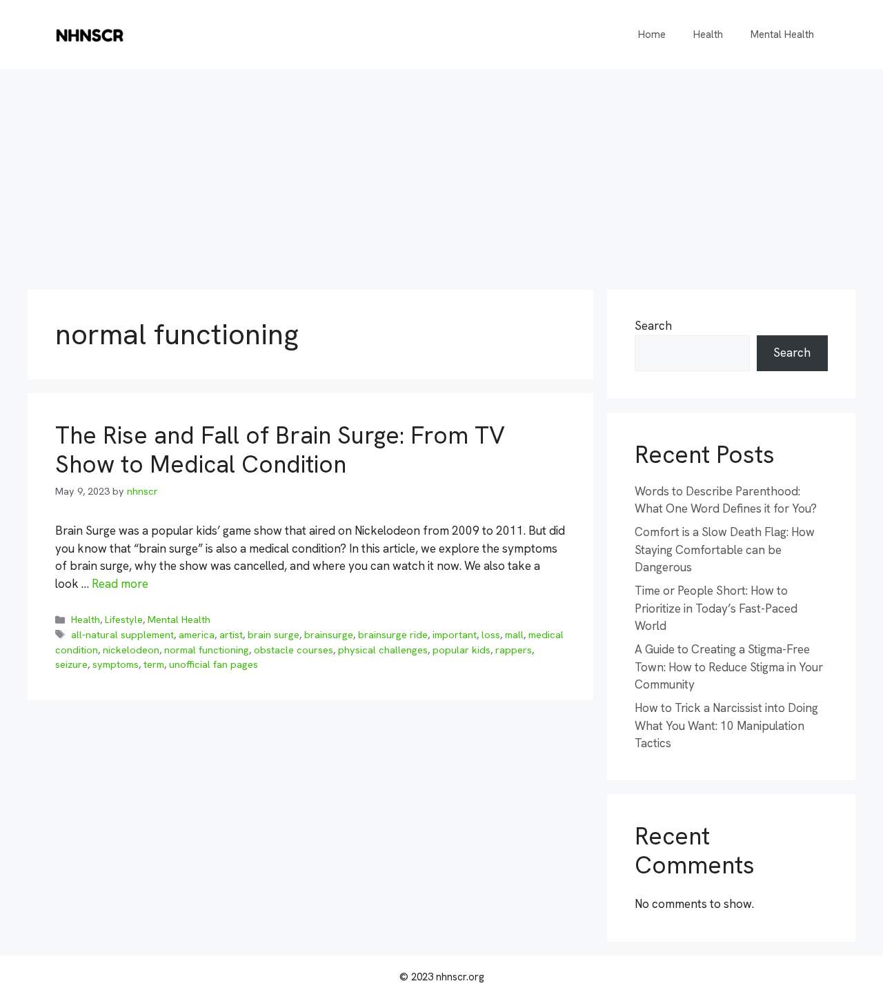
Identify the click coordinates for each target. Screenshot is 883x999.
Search (653, 325)
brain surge (273, 635)
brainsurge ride (393, 635)
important (455, 635)
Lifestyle (124, 619)
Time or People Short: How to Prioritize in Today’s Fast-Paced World (716, 608)
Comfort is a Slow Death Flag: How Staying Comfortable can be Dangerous (725, 549)
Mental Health (782, 34)
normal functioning (206, 650)
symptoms (115, 664)
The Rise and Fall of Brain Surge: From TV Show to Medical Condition (280, 449)
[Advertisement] (441, 172)
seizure (71, 664)
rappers (513, 650)
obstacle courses (293, 650)
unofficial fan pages (213, 664)
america (197, 635)
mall (514, 635)
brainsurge (328, 635)
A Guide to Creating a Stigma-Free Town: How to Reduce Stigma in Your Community (729, 667)
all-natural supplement (122, 635)
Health (708, 34)
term (153, 664)
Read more (120, 583)
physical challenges (383, 650)
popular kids (461, 650)
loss (491, 635)
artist (231, 635)
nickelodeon (131, 650)
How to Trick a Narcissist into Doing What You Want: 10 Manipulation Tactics (726, 725)
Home (652, 34)
